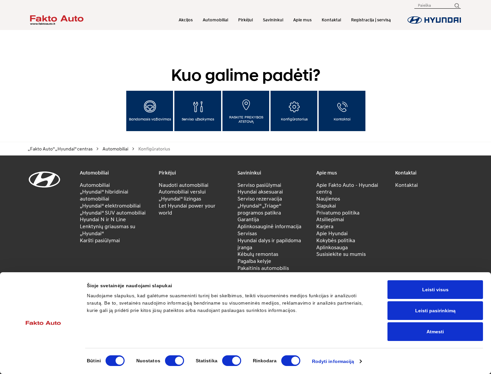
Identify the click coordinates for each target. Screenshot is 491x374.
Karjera (324, 226)
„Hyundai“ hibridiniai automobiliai (104, 195)
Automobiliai (215, 19)
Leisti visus (435, 289)
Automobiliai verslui (182, 191)
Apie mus (302, 19)
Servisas (247, 233)
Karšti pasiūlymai (100, 240)
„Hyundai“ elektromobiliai (110, 205)
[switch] (174, 360)
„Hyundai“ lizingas (180, 198)
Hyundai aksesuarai (260, 191)
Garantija (248, 219)
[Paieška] (456, 5)
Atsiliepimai (330, 219)
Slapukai (326, 205)
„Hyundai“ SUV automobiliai (113, 212)
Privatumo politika (337, 212)
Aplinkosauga (332, 247)
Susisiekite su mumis (341, 254)
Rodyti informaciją (333, 361)
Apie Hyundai (332, 233)
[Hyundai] (434, 20)
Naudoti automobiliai (183, 184)
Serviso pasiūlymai (259, 184)
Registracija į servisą (371, 19)
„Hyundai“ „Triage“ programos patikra (259, 209)
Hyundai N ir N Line (103, 219)
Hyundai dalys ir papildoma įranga (269, 244)
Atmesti (435, 331)
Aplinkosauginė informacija (269, 226)
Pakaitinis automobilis (263, 268)
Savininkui (273, 19)
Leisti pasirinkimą (435, 310)
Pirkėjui (245, 19)
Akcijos (186, 19)
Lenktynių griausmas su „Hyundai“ (107, 230)
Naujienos (328, 198)
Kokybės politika (335, 240)
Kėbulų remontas (257, 254)
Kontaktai (331, 19)
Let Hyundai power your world (187, 209)
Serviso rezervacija (259, 198)
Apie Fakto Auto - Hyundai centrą (347, 188)
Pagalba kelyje (254, 261)
